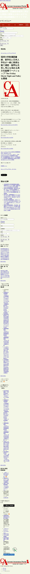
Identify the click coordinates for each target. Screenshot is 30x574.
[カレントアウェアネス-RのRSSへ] (4, 381)
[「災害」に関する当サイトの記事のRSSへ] (6, 476)
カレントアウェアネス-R (6, 151)
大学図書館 (16, 151)
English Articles (27, 25)
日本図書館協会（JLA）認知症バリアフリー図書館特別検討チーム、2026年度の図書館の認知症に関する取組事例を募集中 (6, 366)
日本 (13, 151)
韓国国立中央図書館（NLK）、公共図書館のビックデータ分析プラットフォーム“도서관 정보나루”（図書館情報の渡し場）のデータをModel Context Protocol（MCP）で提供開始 (6, 302)
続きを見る (3, 261)
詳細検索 (2, 31)
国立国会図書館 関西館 (6, 539)
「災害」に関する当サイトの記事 (6, 474)
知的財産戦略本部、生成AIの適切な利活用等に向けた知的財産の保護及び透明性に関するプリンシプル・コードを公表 (6, 321)
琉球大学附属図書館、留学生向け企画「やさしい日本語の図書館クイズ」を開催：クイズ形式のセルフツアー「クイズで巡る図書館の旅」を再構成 (12, 191)
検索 (1, 45)
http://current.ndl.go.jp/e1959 (7, 137)
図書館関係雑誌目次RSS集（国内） (6, 517)
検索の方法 (6, 533)
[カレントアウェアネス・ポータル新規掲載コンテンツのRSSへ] (9, 514)
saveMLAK (5, 497)
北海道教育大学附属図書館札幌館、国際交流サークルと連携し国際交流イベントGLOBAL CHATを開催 (12, 185)
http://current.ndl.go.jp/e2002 (7, 148)
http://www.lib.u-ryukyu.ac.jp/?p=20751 (9, 124)
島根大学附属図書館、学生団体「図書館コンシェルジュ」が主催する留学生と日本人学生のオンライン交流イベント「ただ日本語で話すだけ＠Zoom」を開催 (12, 208)
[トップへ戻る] (0, 573)
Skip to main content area (5, 0)
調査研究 (21, 24)
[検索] (0, 30)
